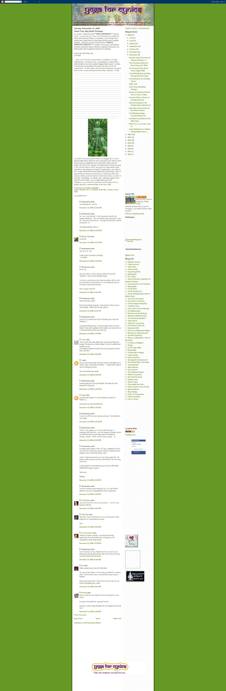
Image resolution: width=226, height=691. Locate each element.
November (133, 52)
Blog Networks (137, 451)
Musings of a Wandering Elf (138, 333)
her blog (102, 70)
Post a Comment (80, 615)
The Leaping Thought (135, 372)
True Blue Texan (133, 306)
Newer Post (78, 618)
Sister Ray (102, 190)
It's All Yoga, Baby (134, 348)
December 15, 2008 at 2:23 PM (90, 440)
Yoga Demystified (134, 272)
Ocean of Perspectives (136, 394)
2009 (129, 134)
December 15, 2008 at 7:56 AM (90, 407)
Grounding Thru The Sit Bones (139, 284)
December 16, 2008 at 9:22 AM (90, 587)
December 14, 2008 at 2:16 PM (90, 292)
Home (98, 618)
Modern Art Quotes (134, 374)
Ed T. (111, 159)
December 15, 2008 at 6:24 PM (90, 527)
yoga (76, 191)
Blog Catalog (132, 392)
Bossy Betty (132, 350)
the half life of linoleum (136, 301)
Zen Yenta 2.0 (132, 370)
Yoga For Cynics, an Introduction (137, 28)
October (133, 49)
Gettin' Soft (133, 84)
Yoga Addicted (133, 365)
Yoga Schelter (133, 355)
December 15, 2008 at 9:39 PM (90, 543)
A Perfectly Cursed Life (136, 325)
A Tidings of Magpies (135, 343)
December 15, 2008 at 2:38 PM (90, 480)
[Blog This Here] (138, 255)
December (133, 55)
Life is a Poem (133, 399)
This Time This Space (136, 299)
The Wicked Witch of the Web (138, 362)
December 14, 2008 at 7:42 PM (90, 333)
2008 (129, 35)
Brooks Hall (86, 236)
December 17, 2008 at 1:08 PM (90, 611)
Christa (84, 593)
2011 (129, 140)
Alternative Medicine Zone (137, 316)
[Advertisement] (137, 414)
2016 (129, 154)
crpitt (83, 395)
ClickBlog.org (130, 435)
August (132, 43)
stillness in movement (136, 323)
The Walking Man (134, 311)
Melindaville (132, 274)
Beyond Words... (134, 389)
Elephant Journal (134, 262)
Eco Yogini (132, 276)
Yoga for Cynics (136, 444)
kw (83, 565)
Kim (93, 167)
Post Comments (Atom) (92, 623)
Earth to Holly (133, 269)
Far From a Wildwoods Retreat (139, 330)
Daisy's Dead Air (134, 357)
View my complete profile (134, 214)
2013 (129, 146)
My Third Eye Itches (135, 377)
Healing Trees (133, 379)
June (132, 38)
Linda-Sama (86, 500)
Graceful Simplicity (135, 335)
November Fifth (133, 328)
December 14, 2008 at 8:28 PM (90, 354)
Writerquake (132, 286)
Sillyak (130, 345)
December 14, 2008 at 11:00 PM (90, 389)
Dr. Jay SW (142, 197)
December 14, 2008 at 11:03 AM (90, 208)
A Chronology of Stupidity (137, 303)
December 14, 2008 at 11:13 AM (90, 242)
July (131, 41)
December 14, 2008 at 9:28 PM (90, 375)
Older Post (117, 618)
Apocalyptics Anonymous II (138, 360)
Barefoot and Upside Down (137, 313)
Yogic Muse (132, 267)
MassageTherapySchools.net (133, 249)
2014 (129, 149)
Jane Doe (85, 514)
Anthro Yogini (133, 382)
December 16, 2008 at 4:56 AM (90, 559)
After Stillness (133, 367)
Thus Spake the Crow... (136, 384)
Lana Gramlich (87, 533)
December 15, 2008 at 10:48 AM (90, 422)
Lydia (84, 339)
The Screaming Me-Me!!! (136, 318)
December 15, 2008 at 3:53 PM (90, 494)
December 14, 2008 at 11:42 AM (90, 261)
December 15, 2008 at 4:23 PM (90, 508)
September (134, 46)
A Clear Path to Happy (136, 352)
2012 (129, 143)
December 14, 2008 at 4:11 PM (90, 311)
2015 (129, 151)
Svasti (111, 64)
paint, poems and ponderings (138, 308)
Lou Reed (94, 190)
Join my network (138, 449)
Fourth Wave (132, 289)
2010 (129, 137)
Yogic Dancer (132, 321)
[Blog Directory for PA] (138, 431)
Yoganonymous (133, 264)
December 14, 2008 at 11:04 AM (90, 230)
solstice (110, 190)
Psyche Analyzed (134, 397)
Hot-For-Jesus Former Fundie (138, 387)
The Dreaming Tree (134, 291)
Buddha (82, 190)
